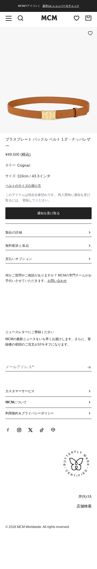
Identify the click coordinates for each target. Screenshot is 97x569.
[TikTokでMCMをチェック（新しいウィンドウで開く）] (41, 430)
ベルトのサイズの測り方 (23, 186)
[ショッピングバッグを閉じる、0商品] (88, 18)
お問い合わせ (57, 281)
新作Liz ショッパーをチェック (61, 5)
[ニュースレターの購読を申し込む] (89, 367)
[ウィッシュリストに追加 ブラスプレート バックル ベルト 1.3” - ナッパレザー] (90, 34)
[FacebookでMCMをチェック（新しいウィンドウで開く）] (7, 430)
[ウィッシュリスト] (76, 18)
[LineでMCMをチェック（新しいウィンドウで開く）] (53, 430)
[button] (48, 79)
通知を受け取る (48, 213)
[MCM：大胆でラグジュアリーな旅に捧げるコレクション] (49, 19)
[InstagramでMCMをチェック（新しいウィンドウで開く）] (19, 430)
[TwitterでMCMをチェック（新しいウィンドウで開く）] (30, 430)
